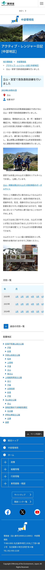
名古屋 (10, 411)
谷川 (9, 381)
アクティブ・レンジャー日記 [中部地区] (22, 65)
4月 (32, 296)
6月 (42, 296)
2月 (22, 296)
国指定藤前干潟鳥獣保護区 (16, 407)
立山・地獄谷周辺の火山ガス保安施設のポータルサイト (22, 187)
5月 (37, 296)
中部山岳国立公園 (12, 355)
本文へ (21, 11)
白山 (9, 403)
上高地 (10, 362)
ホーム (11, 454)
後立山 (10, 373)
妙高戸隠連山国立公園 (14, 343)
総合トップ (13, 440)
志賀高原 (11, 388)
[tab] (6, 326)
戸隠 (9, 347)
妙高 (9, 351)
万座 (9, 384)
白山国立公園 (10, 399)
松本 (9, 358)
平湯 (9, 366)
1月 (16, 296)
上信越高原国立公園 (13, 377)
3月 (27, 296)
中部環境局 (21, 61)
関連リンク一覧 (20, 501)
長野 (7, 422)
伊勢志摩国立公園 (12, 414)
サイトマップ (19, 494)
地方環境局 (7, 61)
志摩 (9, 418)
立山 (9, 370)
